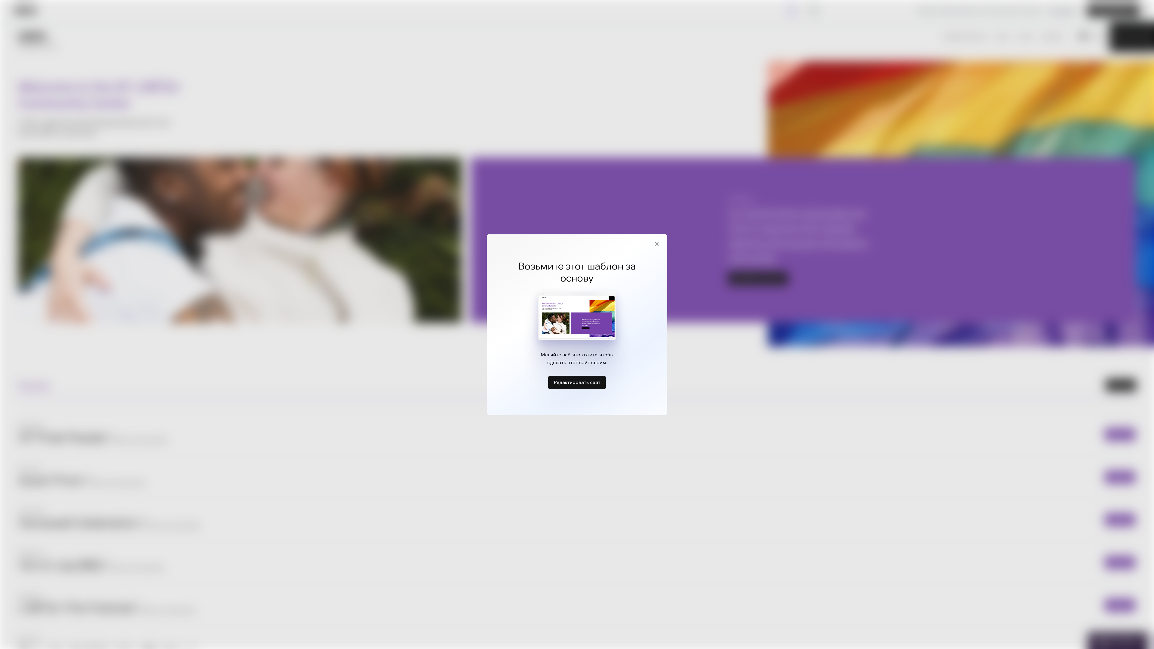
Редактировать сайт (577, 382)
